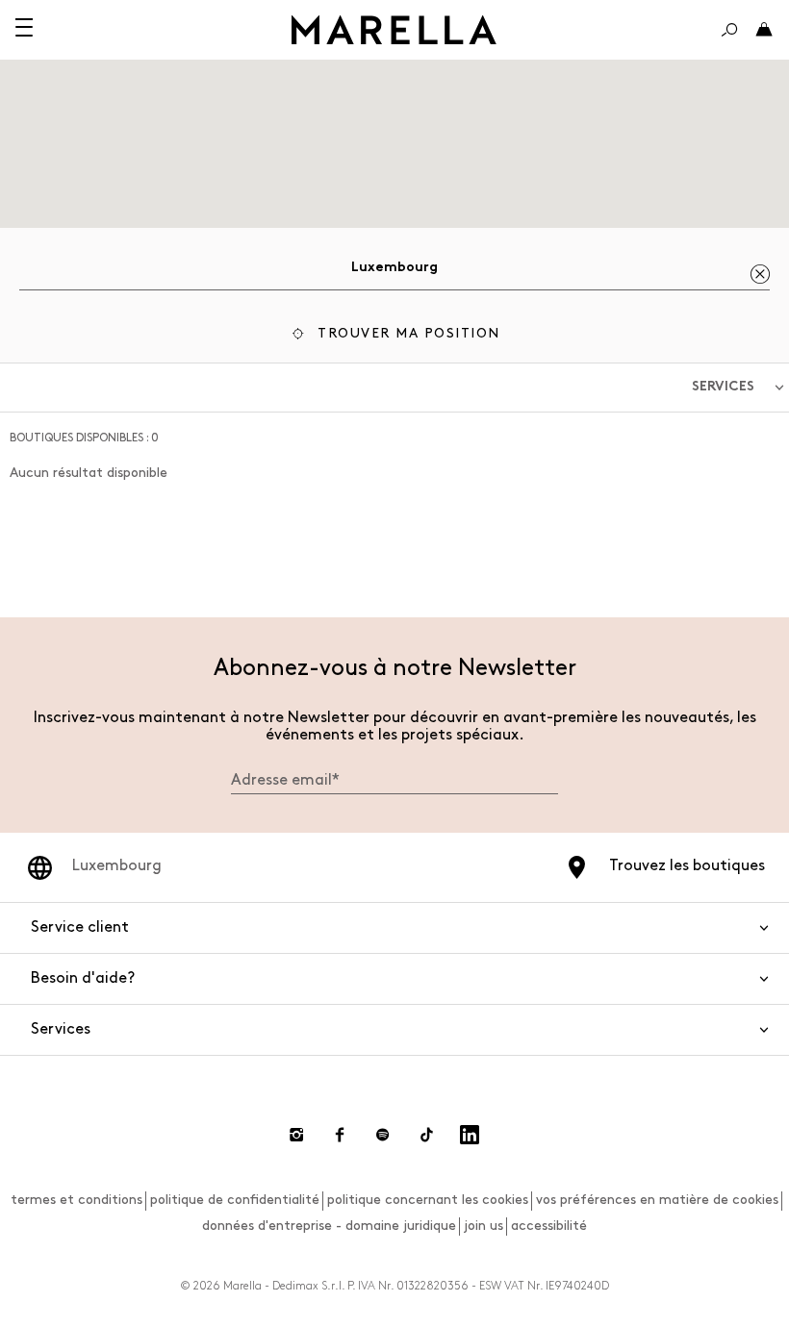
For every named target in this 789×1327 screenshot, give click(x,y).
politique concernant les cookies (427, 1199)
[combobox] (394, 271)
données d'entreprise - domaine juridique (329, 1225)
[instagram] (296, 1134)
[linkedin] (469, 1134)
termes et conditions (76, 1199)
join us (483, 1225)
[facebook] (339, 1134)
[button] (394, 336)
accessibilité (549, 1225)
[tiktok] (426, 1134)
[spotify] (383, 1134)
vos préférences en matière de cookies (657, 1199)
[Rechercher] (729, 29)
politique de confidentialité (234, 1199)
